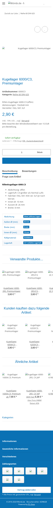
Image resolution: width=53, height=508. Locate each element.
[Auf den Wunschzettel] (45, 29)
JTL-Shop (31, 504)
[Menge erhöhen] (48, 152)
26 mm (26, 222)
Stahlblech (28, 238)
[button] (35, 3)
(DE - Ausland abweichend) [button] (32, 141)
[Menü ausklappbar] (3, 2)
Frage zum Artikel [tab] (11, 176)
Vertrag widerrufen (26, 489)
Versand (25, 120)
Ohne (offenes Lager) (32, 216)
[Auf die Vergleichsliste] (37, 29)
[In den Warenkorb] (4, 22)
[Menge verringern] (5, 152)
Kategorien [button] (7, 417)
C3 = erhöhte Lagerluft (32, 243)
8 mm (26, 227)
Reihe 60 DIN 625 (21, 94)
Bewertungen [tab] (29, 171)
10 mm (26, 232)
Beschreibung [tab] (10, 171)
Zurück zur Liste (11, 13)
